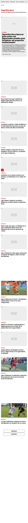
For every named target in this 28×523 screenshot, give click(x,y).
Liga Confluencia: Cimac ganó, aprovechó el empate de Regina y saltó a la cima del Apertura (14, 254)
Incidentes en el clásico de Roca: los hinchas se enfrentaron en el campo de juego (13, 176)
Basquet (3, 347)
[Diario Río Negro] (3, 5)
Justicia (3, 122)
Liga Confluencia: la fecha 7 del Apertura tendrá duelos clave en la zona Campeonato (13, 300)
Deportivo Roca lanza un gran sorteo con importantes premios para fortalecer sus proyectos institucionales (13, 38)
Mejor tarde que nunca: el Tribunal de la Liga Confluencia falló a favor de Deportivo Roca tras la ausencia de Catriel (13, 228)
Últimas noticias (5, 1)
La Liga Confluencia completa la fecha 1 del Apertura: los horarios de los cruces (13, 422)
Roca (17, 1)
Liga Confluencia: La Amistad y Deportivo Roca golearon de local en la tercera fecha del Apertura (14, 377)
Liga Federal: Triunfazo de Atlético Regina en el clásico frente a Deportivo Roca (13, 202)
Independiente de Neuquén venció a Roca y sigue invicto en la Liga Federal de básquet (13, 351)
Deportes (3, 96)
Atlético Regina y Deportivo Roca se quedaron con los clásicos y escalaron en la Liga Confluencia (13, 151)
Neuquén (12, 1)
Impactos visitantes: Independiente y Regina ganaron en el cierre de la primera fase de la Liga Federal (13, 326)
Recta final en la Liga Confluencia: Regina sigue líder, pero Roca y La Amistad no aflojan (11, 100)
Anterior (14, 431)
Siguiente (14, 434)
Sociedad (4, 32)
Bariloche (22, 1)
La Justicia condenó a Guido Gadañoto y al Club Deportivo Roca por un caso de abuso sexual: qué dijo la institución (13, 126)
